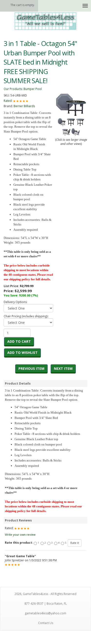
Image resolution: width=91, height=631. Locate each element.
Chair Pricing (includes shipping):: (26, 316)
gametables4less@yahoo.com (45, 613)
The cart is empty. (22, 5)
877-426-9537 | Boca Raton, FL (46, 603)
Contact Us (45, 623)
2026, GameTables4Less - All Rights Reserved (45, 594)
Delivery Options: (15, 302)
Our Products (13, 89)
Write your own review (20, 535)
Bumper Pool (33, 89)
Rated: (8, 101)
